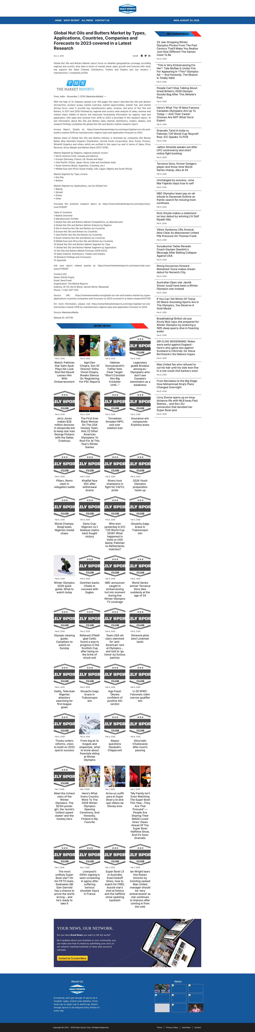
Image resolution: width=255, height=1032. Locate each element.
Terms (159, 1027)
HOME (58, 20)
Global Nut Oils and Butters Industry (91, 138)
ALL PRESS (87, 20)
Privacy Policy (172, 1027)
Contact (197, 1027)
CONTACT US (102, 20)
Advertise (186, 1027)
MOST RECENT (72, 20)
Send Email (66, 280)
